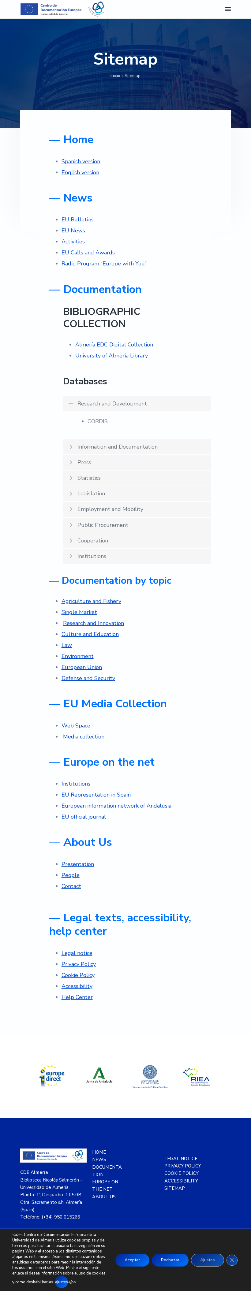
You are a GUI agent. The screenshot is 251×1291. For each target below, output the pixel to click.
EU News (73, 230)
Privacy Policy (79, 964)
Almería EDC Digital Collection (114, 344)
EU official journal (84, 816)
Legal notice (77, 953)
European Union (82, 667)
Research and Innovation (93, 623)
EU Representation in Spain (96, 794)
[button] (137, 403)
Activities (73, 241)
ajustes (61, 1282)
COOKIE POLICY (181, 1173)
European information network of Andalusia (116, 805)
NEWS (99, 1159)
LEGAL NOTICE (180, 1159)
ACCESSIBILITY (181, 1181)
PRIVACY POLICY (182, 1166)
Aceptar (132, 1260)
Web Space (76, 725)
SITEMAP (174, 1188)
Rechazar (170, 1260)
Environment (78, 656)
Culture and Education (90, 634)
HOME (99, 1152)
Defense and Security (88, 678)
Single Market (79, 612)
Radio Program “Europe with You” (104, 263)
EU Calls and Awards (88, 252)
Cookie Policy (78, 975)
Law (67, 645)
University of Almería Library (111, 355)
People (71, 875)
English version (80, 172)
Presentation (78, 864)
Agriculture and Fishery (91, 601)
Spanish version (81, 161)
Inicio (115, 76)
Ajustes (207, 1260)
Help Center (77, 997)
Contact (71, 886)
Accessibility (77, 986)
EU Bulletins (78, 219)
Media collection (83, 736)
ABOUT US (104, 1197)
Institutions (76, 783)
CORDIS (98, 421)
